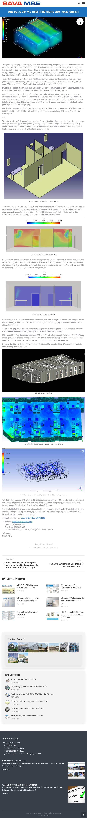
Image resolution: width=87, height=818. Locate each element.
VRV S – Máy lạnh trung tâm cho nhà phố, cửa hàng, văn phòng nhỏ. (72, 614)
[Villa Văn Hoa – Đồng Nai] (13, 647)
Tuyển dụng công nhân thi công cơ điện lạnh (27, 708)
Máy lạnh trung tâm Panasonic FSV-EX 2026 (71, 586)
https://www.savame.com (22, 522)
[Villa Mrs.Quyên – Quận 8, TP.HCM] (74, 647)
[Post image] (8, 589)
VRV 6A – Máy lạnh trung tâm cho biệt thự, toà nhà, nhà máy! (73, 600)
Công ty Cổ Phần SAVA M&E (33, 518)
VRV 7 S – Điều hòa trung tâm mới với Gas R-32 (27, 586)
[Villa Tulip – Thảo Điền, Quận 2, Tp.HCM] (43, 647)
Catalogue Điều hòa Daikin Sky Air (24, 679)
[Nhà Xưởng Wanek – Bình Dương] (23, 647)
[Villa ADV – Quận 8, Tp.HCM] (54, 647)
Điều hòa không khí (43, 547)
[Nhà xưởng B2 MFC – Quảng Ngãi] (33, 647)
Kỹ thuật (7, 19)
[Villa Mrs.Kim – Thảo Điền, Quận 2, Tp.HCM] (13, 658)
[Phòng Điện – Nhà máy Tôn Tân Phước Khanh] (23, 658)
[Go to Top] (83, 814)
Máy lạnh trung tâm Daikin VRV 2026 (27, 613)
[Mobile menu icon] (83, 3)
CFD (35, 547)
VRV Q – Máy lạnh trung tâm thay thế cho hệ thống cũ (28, 599)
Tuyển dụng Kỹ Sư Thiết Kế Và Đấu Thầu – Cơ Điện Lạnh (32, 694)
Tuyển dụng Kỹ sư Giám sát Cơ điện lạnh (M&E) (29, 687)
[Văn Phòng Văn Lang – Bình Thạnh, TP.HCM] (64, 647)
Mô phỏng (54, 547)
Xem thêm (6, 770)
